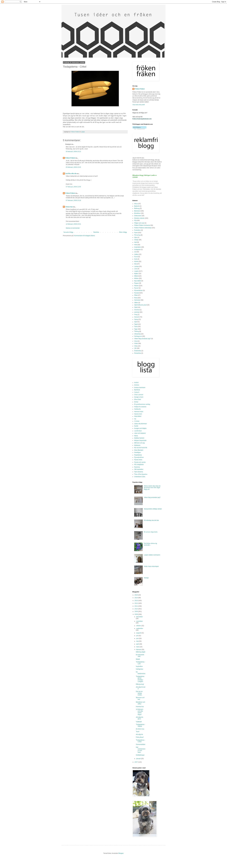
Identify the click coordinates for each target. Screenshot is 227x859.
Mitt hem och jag (139, 443)
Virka (136, 346)
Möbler (136, 278)
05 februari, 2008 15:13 (73, 151)
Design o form (138, 397)
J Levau (136, 421)
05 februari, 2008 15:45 (73, 167)
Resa (136, 298)
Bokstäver (137, 213)
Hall (135, 242)
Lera (135, 269)
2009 (136, 611)
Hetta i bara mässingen (151, 566)
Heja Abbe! (137, 416)
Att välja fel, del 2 (139, 718)
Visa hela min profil (138, 104)
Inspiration (137, 247)
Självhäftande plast (140, 305)
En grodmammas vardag (142, 404)
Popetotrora (138, 455)
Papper (136, 283)
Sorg (135, 314)
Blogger (120, 853)
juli (137, 635)
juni (137, 638)
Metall (138, 659)
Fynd (135, 232)
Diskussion (137, 215)
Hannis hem (138, 414)
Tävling (136, 331)
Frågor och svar (139, 223)
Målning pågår (140, 652)
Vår (135, 348)
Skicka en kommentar (73, 228)
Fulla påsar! (140, 737)
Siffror (136, 302)
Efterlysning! (140, 684)
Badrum (136, 206)
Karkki (136, 426)
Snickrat (136, 310)
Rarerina (137, 467)
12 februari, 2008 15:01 (73, 224)
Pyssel (136, 288)
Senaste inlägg (68, 232)
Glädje (136, 240)
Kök (135, 264)
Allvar (136, 204)
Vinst (135, 341)
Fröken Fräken (70, 158)
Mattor (136, 273)
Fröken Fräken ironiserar (142, 225)
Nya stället (137, 281)
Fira (135, 220)
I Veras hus (69, 207)
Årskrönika (137, 351)
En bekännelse (140, 672)
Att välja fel (139, 734)
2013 (136, 600)
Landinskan (138, 431)
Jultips (136, 254)
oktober (138, 626)
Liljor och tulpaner (140, 433)
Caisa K (136, 392)
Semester (137, 300)
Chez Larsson (138, 395)
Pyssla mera (138, 460)
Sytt (135, 322)
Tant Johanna (138, 472)
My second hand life (140, 447)
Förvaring (137, 235)
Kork (135, 259)
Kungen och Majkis (140, 428)
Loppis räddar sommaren (152, 555)
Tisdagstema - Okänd (140, 725)
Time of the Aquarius (140, 474)
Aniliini (136, 382)
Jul (135, 252)
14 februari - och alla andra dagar (140, 711)
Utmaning (137, 334)
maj (137, 641)
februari (139, 649)
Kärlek (136, 261)
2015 (136, 595)
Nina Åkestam (138, 450)
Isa (135, 419)
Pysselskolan (138, 290)
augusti (138, 633)
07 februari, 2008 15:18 (73, 200)
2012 (136, 603)
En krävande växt (140, 655)
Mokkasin (137, 445)
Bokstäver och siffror (140, 703)
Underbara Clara (139, 476)
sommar (136, 312)
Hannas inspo (138, 411)
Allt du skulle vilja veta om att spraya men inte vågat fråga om (152, 487)
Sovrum (136, 317)
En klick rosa (140, 729)
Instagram (137, 249)
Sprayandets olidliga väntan (153, 509)
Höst (135, 244)
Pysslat (136, 293)
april (137, 644)
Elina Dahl (137, 399)
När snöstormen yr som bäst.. (140, 749)
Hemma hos (140, 706)
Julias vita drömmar (140, 423)
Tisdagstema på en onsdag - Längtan (140, 679)
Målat (136, 276)
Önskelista (137, 353)
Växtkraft (139, 722)
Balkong (137, 208)
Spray (136, 319)
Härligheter (139, 669)
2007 (136, 762)
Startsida (96, 232)
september (139, 628)
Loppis (136, 271)
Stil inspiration (138, 469)
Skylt (135, 307)
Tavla (136, 326)
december (139, 617)
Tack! (137, 731)
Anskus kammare (139, 387)
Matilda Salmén (139, 438)
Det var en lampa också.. (139, 693)
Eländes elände (139, 218)
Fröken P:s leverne (140, 407)
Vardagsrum (138, 336)
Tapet (136, 324)
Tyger (136, 329)
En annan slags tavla (150, 532)
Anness (136, 385)
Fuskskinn (137, 230)
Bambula (137, 390)
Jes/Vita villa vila (70, 173)
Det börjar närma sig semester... (150, 544)
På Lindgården (139, 464)
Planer (136, 285)
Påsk (135, 295)
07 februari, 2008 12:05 (73, 187)
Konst (136, 257)
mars (138, 647)
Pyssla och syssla (140, 462)
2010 (136, 609)
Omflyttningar (140, 755)
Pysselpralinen (139, 457)
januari (138, 758)
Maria (136, 436)
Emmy (136, 402)
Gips (135, 237)
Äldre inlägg (123, 232)
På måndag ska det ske (151, 520)
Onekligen (137, 452)
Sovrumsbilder (140, 744)
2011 (136, 606)
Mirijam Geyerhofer (140, 440)
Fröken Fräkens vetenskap (142, 228)
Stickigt (146, 578)
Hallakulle (137, 409)
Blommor (137, 211)
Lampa (136, 266)
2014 (136, 598)
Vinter (136, 343)
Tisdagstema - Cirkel (140, 741)
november (139, 621)
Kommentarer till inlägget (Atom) (84, 235)
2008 (136, 614)
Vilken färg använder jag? (142, 338)
